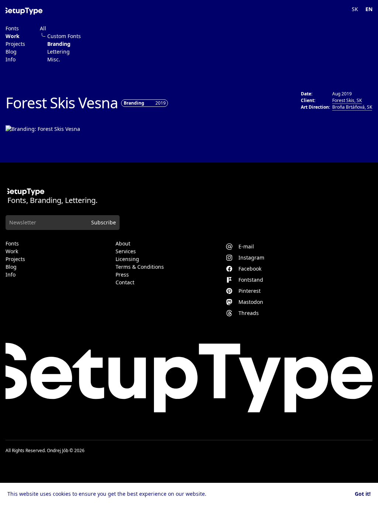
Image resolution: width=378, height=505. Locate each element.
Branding (59, 44)
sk (355, 9)
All (43, 28)
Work (13, 36)
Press (122, 274)
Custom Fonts (64, 36)
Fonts (12, 28)
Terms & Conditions (140, 267)
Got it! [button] (363, 493)
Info (11, 59)
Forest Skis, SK (347, 100)
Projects (15, 44)
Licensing (127, 259)
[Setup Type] (24, 11)
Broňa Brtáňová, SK (352, 107)
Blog (11, 51)
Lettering (58, 51)
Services (126, 251)
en (368, 9)
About (123, 243)
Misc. (53, 59)
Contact (125, 282)
